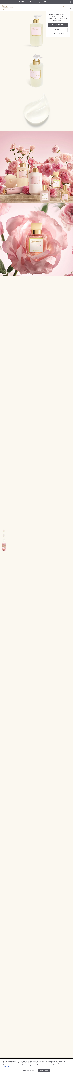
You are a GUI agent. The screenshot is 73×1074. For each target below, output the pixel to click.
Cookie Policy (5, 1066)
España (57, 29)
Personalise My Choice (29, 1070)
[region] (36, 1066)
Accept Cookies (44, 1070)
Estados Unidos (57, 24)
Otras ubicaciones (58, 33)
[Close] (70, 1061)
